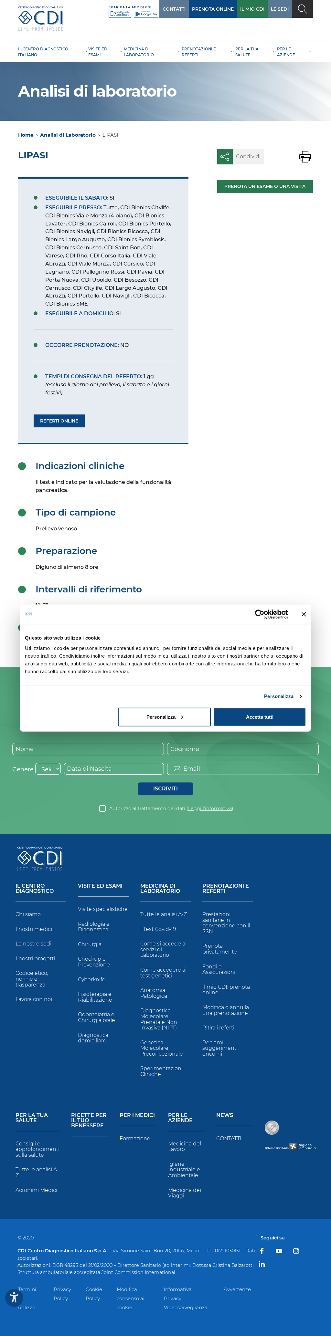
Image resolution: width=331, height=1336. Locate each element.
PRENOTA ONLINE (213, 9)
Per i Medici (137, 1115)
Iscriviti (165, 789)
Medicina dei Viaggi (184, 1193)
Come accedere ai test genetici (163, 973)
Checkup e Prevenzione (94, 962)
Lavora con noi (34, 999)
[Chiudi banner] (304, 614)
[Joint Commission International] (272, 1128)
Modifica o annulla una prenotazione (225, 1010)
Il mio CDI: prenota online (226, 990)
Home (26, 135)
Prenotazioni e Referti (225, 888)
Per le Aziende (180, 1118)
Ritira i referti (218, 1028)
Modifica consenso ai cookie (130, 1298)
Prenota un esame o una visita (264, 186)
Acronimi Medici (36, 1190)
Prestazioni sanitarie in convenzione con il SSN (226, 922)
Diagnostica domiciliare (93, 1038)
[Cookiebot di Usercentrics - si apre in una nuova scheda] (259, 614)
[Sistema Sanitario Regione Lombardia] (290, 1147)
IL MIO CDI (252, 9)
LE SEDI (280, 9)
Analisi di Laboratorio (68, 135)
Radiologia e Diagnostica (94, 927)
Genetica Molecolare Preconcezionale (161, 1048)
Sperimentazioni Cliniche (161, 1071)
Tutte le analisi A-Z (163, 914)
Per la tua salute (32, 1118)
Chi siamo (28, 914)
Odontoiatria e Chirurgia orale (96, 1017)
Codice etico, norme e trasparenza (32, 978)
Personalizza (279, 696)
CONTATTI (174, 9)
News (224, 1115)
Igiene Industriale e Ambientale (184, 1169)
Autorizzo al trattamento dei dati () (171, 808)
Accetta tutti (259, 716)
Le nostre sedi (33, 944)
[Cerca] (302, 9)
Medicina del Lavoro (184, 1147)
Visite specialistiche (103, 909)
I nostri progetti (35, 958)
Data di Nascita (89, 768)
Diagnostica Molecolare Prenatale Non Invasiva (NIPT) (158, 1019)
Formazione (135, 1138)
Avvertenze (237, 1289)
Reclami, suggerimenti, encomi (220, 1048)
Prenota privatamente (219, 949)
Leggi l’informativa (210, 808)
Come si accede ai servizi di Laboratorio (163, 949)
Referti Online (59, 421)
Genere (23, 769)
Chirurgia (89, 944)
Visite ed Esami (100, 886)
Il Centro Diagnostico (35, 888)
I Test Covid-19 (158, 929)
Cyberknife (91, 979)
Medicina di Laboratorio (160, 888)
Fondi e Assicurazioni (218, 970)
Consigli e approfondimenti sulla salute (37, 1149)
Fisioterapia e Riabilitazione (95, 997)
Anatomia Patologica (153, 993)
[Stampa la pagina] (305, 156)
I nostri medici (34, 929)
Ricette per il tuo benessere (89, 1121)
